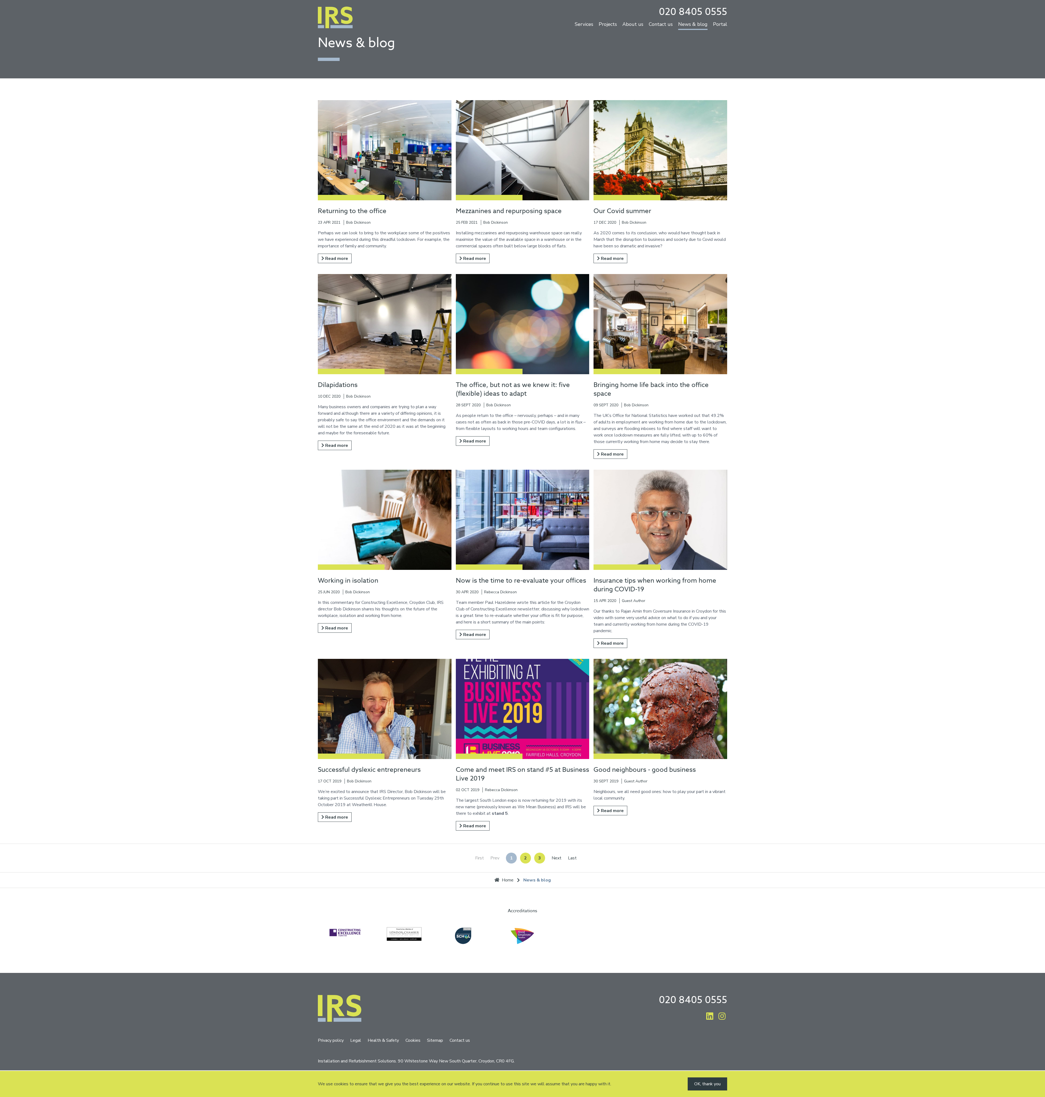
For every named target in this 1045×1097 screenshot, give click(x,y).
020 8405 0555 (693, 12)
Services (584, 24)
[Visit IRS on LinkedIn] (710, 1016)
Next (556, 858)
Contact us (661, 24)
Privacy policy (331, 1040)
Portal (720, 24)
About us (632, 24)
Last (572, 858)
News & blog (693, 24)
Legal (355, 1040)
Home (508, 880)
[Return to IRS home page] (335, 18)
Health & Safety (383, 1040)
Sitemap (435, 1040)
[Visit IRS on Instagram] (722, 1016)
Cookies (412, 1040)
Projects (608, 24)
